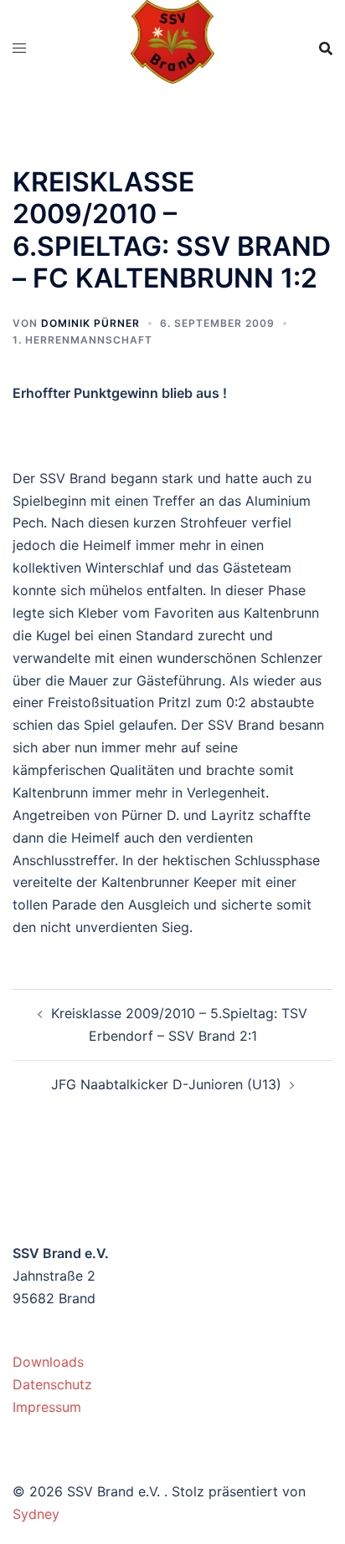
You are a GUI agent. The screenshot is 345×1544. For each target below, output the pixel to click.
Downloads (48, 1361)
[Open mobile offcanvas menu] (19, 48)
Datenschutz (52, 1384)
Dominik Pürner (90, 323)
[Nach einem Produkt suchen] (325, 48)
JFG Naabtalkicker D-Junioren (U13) (166, 1084)
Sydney (36, 1514)
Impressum (47, 1407)
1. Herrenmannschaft (82, 340)
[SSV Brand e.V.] (173, 46)
